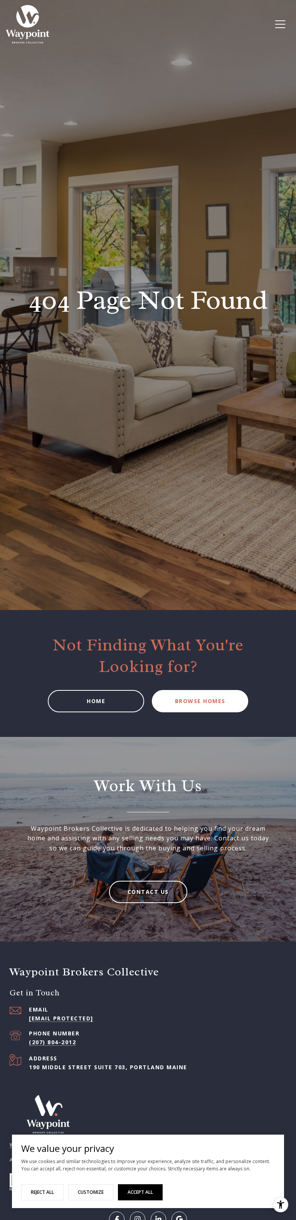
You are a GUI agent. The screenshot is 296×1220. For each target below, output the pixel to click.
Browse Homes (200, 701)
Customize (91, 1192)
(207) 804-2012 (52, 1042)
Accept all (140, 1192)
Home (96, 701)
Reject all (42, 1192)
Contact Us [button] (148, 891)
